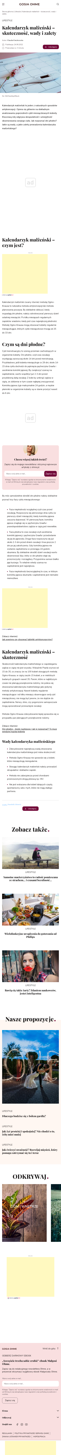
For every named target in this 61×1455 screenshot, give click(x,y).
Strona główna (7, 11)
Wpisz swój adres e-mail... (12, 1378)
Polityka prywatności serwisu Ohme (32, 1433)
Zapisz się (50, 474)
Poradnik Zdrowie (15, 804)
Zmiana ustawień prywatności (16, 1436)
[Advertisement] (24, 274)
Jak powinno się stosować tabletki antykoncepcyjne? (27, 640)
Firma (5, 1411)
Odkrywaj (6, 1417)
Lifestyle (17, 11)
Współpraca (39, 1436)
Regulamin (7, 1433)
